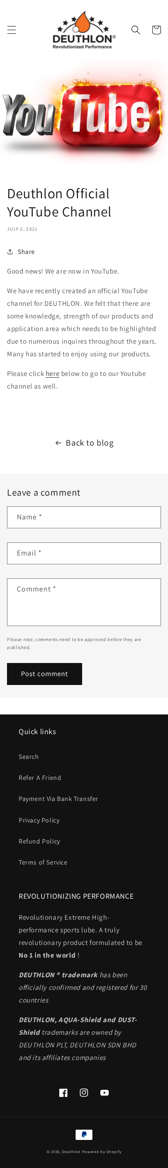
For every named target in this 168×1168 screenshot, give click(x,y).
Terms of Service (43, 862)
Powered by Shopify (102, 1151)
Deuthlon (71, 1151)
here (52, 373)
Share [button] (26, 251)
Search (29, 756)
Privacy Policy (39, 820)
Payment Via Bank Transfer (58, 798)
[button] (11, 30)
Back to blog (89, 442)
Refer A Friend (40, 777)
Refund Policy (39, 841)
